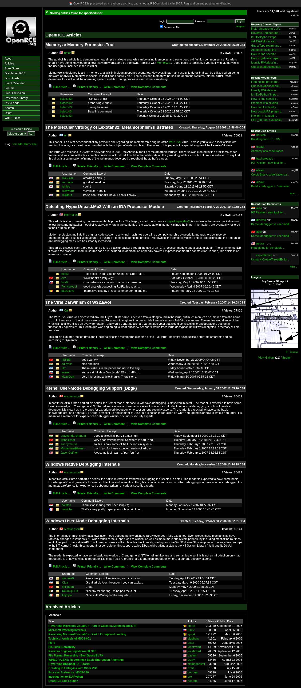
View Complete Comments (148, 87)
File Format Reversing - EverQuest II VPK (75, 655)
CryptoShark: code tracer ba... (270, 174)
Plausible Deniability (61, 647)
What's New (12, 118)
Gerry (191, 659)
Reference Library (16, 98)
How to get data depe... (266, 58)
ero (190, 676)
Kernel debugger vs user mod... (271, 224)
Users (8, 113)
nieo (259, 208)
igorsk (191, 626)
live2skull (68, 178)
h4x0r (65, 282)
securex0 (68, 578)
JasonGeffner (69, 452)
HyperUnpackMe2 (178, 221)
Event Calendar (15, 83)
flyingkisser (68, 440)
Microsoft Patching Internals (67, 630)
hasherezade (264, 158)
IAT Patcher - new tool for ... (268, 162)
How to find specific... (264, 54)
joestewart (194, 647)
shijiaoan (68, 586)
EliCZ (191, 630)
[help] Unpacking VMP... (266, 28)
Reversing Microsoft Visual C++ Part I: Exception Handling (87, 634)
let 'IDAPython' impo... (265, 37)
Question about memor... (266, 66)
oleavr (260, 146)
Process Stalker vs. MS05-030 (68, 672)
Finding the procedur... (265, 82)
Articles (9, 63)
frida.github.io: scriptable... (268, 247)
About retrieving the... (264, 50)
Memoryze (163, 62)
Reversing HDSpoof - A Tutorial (69, 664)
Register (240, 26)
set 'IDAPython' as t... (264, 41)
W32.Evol (175, 142)
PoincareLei (69, 286)
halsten (66, 505)
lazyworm (68, 190)
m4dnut (67, 195)
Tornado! (17, 144)
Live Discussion (15, 93)
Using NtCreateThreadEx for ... (270, 259)
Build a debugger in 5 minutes (270, 186)
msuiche (67, 509)
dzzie (191, 668)
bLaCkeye (68, 290)
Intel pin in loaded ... (264, 115)
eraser (66, 372)
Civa (65, 582)
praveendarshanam (73, 435)
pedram (193, 672)
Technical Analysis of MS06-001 (69, 638)
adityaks (67, 364)
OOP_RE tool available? (266, 120)
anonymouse (69, 444)
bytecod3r (66, 98)
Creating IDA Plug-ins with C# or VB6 (73, 668)
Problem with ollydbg (264, 103)
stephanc (193, 638)
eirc (63, 278)
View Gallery (266, 357)
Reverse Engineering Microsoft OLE (72, 651)
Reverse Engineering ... (266, 33)
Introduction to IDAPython (65, 676)
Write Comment (114, 87)
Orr (66, 310)
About (8, 58)
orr (66, 135)
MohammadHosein (73, 448)
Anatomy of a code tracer (267, 151)
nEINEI (66, 359)
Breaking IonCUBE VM (265, 139)
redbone (67, 182)
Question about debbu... (266, 86)
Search (9, 108)
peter (67, 53)
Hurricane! (30, 144)
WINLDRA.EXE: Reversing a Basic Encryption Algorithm (86, 659)
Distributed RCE (15, 73)
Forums (9, 88)
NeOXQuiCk (70, 591)
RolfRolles (71, 214)
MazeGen (68, 376)
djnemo (261, 220)
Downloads (12, 78)
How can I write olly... (264, 107)
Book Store (12, 68)
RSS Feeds (12, 103)
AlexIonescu (72, 396)
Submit (286, 357)
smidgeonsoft (196, 664)
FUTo (51, 642)
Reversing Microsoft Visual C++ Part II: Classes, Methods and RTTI (92, 626)
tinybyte (67, 595)
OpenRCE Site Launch (63, 681)
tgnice (66, 186)
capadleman (264, 255)
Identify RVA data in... (264, 62)
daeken (192, 655)
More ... (294, 193)
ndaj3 (65, 274)
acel (259, 231)
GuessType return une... (266, 45)
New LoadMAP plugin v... (267, 111)
